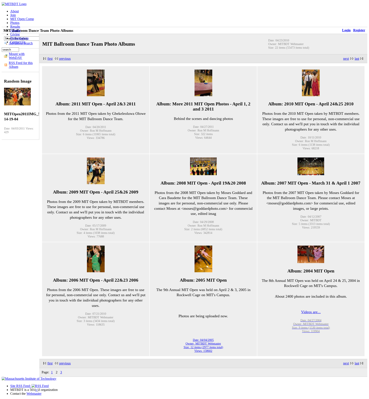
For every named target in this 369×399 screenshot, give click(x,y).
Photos (14, 23)
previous (65, 58)
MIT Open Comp (22, 19)
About (14, 11)
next (346, 58)
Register (359, 30)
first (50, 58)
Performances (19, 38)
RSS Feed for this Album (21, 64)
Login (346, 30)
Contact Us (17, 42)
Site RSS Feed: (21, 386)
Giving (15, 34)
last (357, 58)
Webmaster (33, 393)
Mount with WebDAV (17, 56)
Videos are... (311, 312)
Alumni (15, 30)
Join (13, 15)
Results (15, 26)
